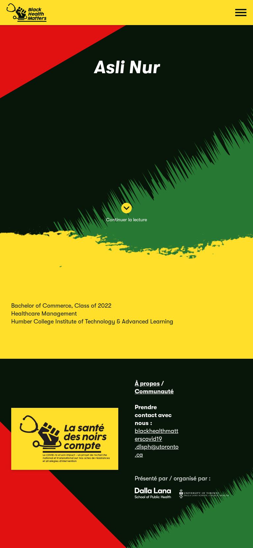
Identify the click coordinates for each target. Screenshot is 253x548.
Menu (240, 12)
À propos (147, 383)
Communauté (154, 391)
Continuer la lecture (126, 219)
